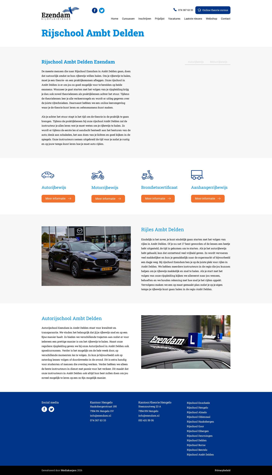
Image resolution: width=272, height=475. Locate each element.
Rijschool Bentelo (197, 449)
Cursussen (128, 18)
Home (114, 18)
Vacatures (174, 18)
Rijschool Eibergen (198, 431)
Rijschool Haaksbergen (200, 421)
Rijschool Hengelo (197, 407)
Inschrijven (144, 18)
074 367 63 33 (185, 10)
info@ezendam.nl (100, 415)
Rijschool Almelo (197, 412)
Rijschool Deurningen (200, 435)
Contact (225, 18)
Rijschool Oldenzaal (198, 416)
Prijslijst (159, 18)
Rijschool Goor (195, 426)
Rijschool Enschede (198, 402)
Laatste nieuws (193, 18)
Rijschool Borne (196, 445)
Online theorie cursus (215, 10)
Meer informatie (55, 198)
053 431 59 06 (146, 420)
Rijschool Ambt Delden (200, 454)
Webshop (211, 18)
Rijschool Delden (197, 440)
